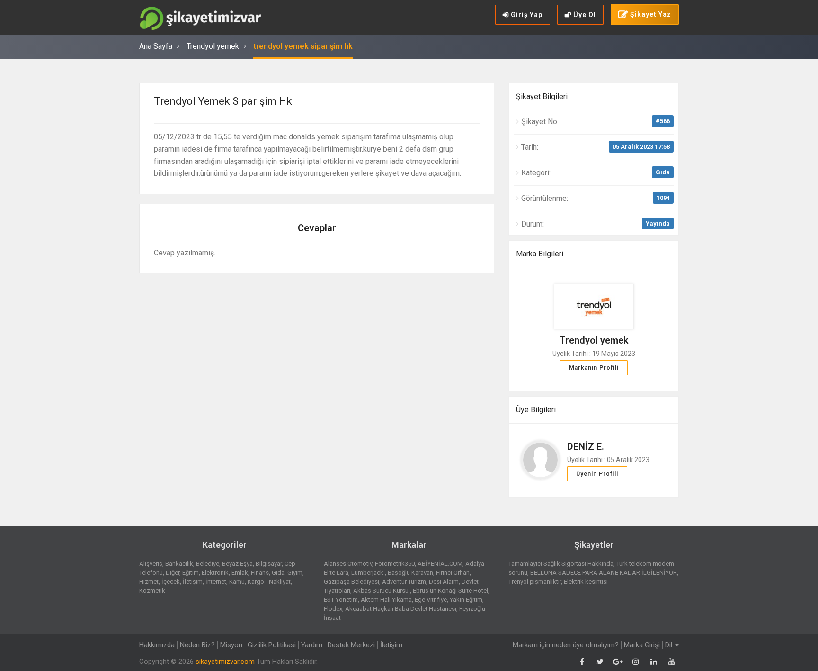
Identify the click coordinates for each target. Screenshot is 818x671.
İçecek (170, 581)
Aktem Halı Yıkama (386, 599)
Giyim (294, 572)
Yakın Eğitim (466, 599)
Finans (260, 572)
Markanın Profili (594, 367)
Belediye (207, 563)
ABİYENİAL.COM (440, 563)
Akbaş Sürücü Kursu (381, 590)
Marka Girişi (642, 645)
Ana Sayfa (155, 46)
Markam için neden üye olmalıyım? (566, 645)
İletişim (193, 581)
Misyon (231, 645)
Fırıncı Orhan (453, 572)
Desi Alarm (444, 581)
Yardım (311, 645)
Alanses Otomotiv (348, 563)
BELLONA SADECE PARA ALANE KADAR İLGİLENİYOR (603, 572)
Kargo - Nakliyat (269, 581)
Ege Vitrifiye (431, 599)
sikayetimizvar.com (225, 661)
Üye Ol (583, 14)
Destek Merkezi (351, 645)
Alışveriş (150, 563)
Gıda (663, 172)
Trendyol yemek (213, 46)
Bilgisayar (269, 563)
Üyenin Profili (597, 474)
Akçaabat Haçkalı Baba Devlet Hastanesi (400, 608)
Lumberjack (368, 572)
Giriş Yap (525, 14)
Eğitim (190, 572)
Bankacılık (179, 563)
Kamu (237, 581)
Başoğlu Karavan (410, 572)
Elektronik (215, 572)
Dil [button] (669, 645)
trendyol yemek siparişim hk (303, 46)
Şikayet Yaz (649, 14)
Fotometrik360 (395, 563)
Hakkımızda (157, 645)
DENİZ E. (585, 446)
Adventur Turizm (404, 581)
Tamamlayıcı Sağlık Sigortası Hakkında (561, 563)
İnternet (215, 581)
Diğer (172, 572)
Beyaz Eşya (237, 563)
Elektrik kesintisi (586, 581)
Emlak (239, 572)
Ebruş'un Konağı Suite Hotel (450, 590)
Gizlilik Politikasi (272, 645)
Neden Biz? (197, 645)
